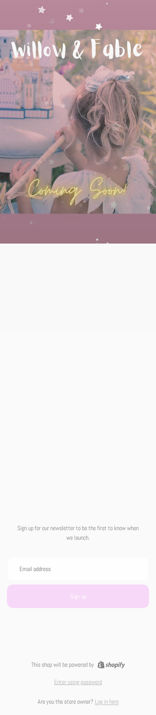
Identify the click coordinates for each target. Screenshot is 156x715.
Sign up (78, 596)
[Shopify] (111, 664)
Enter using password (78, 682)
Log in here (107, 701)
